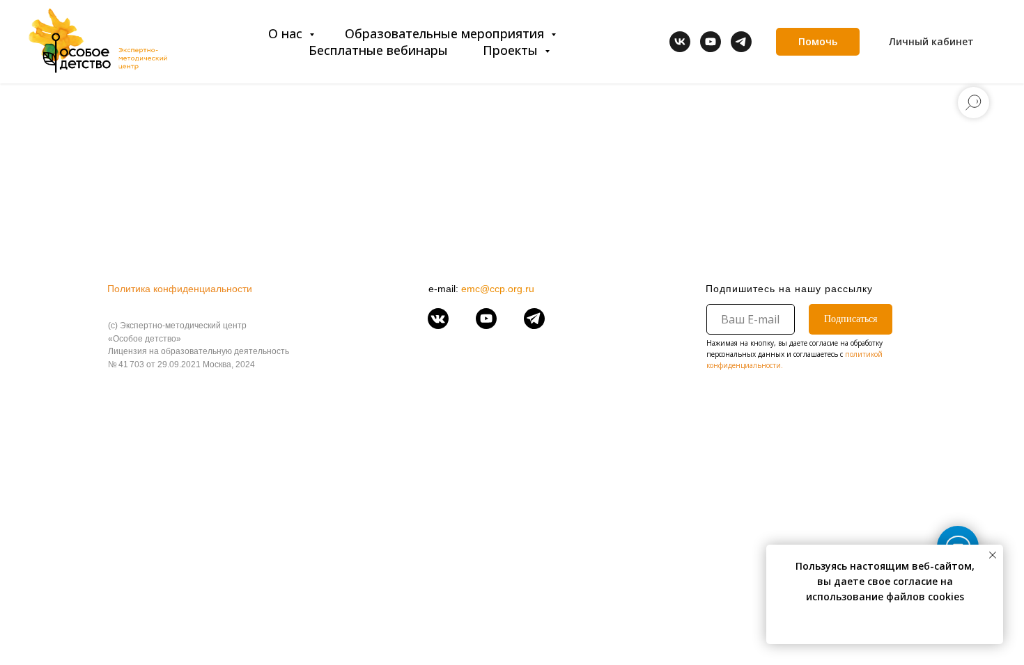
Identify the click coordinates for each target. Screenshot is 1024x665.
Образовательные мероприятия (446, 33)
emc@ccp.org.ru (497, 288)
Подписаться (850, 319)
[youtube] (710, 41)
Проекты (512, 50)
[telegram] (741, 41)
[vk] (679, 41)
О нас (287, 33)
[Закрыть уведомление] (993, 555)
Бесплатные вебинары (378, 50)
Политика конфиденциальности (179, 288)
